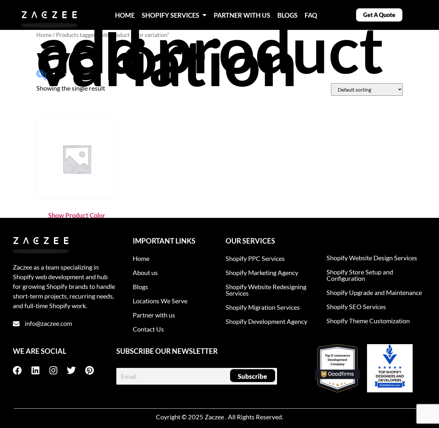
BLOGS (287, 15)
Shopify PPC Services (255, 258)
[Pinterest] (94, 370)
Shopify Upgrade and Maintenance (374, 292)
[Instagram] (58, 370)
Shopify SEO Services (356, 306)
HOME (125, 15)
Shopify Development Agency (266, 321)
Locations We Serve (160, 301)
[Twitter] (76, 370)
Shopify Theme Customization (368, 321)
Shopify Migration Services (263, 307)
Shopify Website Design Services (372, 258)
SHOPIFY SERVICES (170, 15)
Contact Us (148, 329)
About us (145, 272)
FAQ (311, 15)
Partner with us (154, 315)
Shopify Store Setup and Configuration (360, 275)
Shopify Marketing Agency (262, 272)
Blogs (140, 286)
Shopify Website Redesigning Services (266, 290)
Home (44, 34)
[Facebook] (22, 370)
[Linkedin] (40, 370)
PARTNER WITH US (242, 15)
